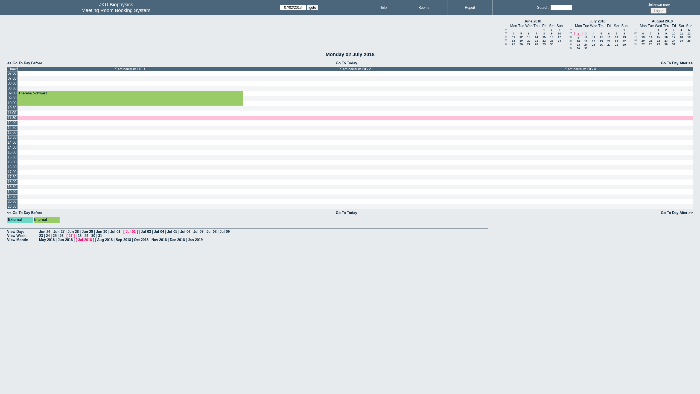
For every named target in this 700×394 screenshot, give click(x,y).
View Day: (15, 232)
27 (528, 44)
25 (506, 40)
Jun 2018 (65, 240)
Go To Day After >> (677, 63)
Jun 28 (73, 232)
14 (536, 37)
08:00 (12, 83)
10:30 (12, 108)
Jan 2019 (195, 240)
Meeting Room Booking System (115, 10)
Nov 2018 (159, 240)
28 (536, 44)
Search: (543, 7)
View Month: (17, 240)
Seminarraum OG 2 (355, 69)
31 (571, 48)
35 (635, 44)
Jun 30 (101, 232)
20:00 (12, 201)
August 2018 (662, 21)
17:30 (12, 177)
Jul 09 (225, 232)
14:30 (12, 147)
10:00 (12, 103)
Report (470, 7)
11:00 (12, 113)
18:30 (12, 187)
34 (635, 40)
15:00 (12, 152)
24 (506, 37)
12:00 (12, 123)
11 (513, 37)
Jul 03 (146, 232)
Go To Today (346, 63)
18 (513, 40)
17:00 (12, 172)
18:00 (12, 182)
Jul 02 (131, 232)
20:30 (12, 206)
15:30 (12, 157)
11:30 (12, 118)
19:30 (12, 197)
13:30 (12, 137)
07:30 (12, 78)
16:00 (12, 162)
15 (544, 37)
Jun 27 (59, 232)
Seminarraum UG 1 (130, 69)
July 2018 (597, 21)
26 (506, 44)
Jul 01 (115, 232)
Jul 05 (172, 232)
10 (559, 33)
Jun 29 (87, 232)
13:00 (12, 133)
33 (635, 37)
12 (521, 37)
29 (544, 44)
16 (551, 37)
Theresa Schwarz (32, 93)
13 (528, 37)
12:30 (12, 128)
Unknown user (659, 5)
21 (536, 40)
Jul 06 (185, 232)
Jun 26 (44, 232)
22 (506, 29)
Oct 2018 (141, 240)
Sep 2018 (123, 240)
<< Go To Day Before (24, 63)
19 (521, 40)
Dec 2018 (177, 240)
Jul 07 (198, 232)
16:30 (12, 167)
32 (635, 33)
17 (559, 37)
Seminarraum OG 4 (580, 69)
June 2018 (532, 21)
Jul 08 (211, 232)
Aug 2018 (105, 240)
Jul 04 (159, 232)
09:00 (12, 93)
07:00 (12, 73)
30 (551, 44)
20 (528, 40)
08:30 (12, 88)
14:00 (12, 142)
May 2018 (47, 240)
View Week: (17, 236)
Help (383, 7)
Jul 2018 (85, 240)
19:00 (12, 192)
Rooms (424, 7)
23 (506, 33)
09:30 (12, 98)
